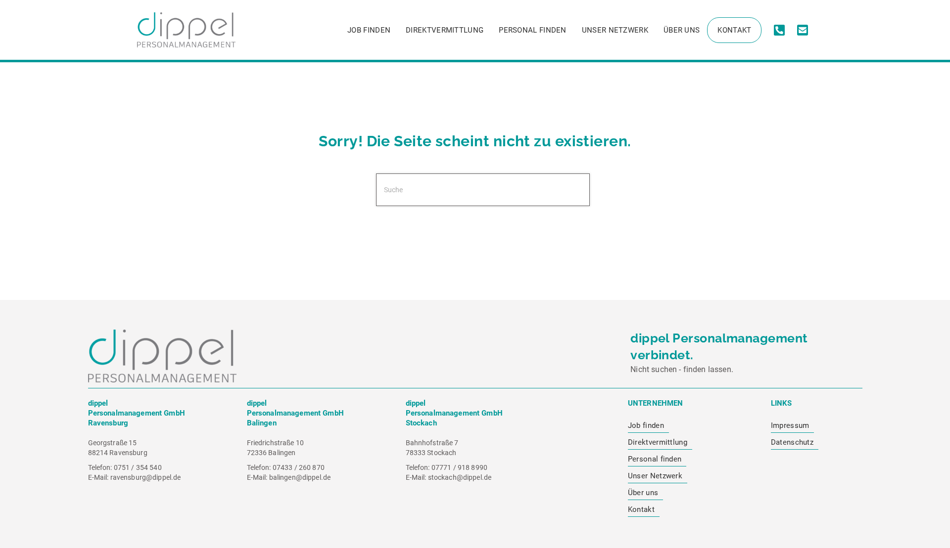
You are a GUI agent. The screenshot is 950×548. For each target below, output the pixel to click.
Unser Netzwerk (615, 30)
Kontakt (734, 30)
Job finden (368, 30)
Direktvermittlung (444, 30)
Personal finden (533, 30)
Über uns (682, 30)
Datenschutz (792, 442)
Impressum (790, 425)
